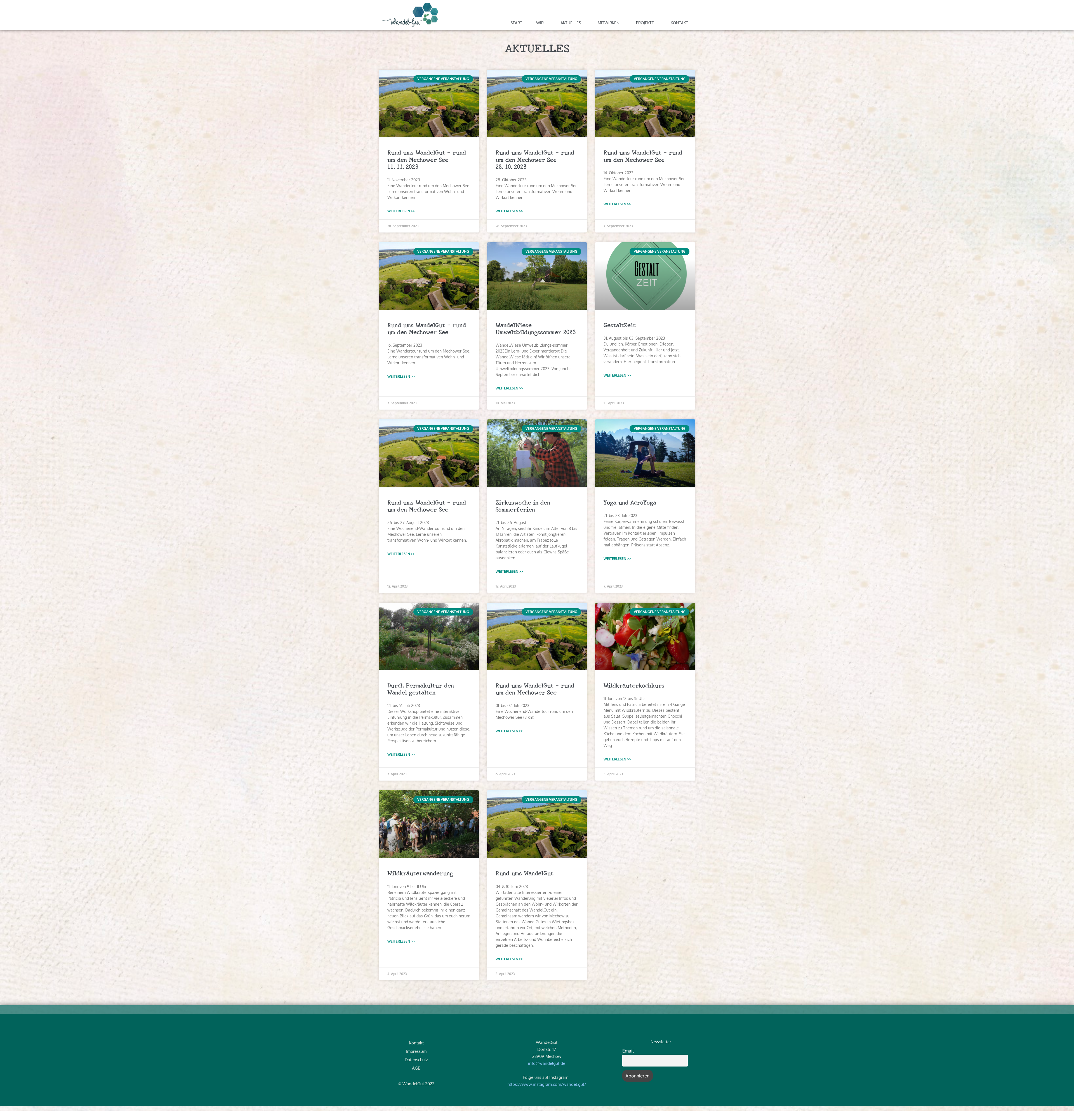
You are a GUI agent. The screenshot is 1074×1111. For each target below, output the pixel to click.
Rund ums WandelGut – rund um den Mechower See (643, 155)
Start (516, 22)
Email (627, 1051)
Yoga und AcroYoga (630, 502)
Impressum (416, 1051)
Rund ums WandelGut (525, 872)
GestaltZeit (620, 324)
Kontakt (679, 22)
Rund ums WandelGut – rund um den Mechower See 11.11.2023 (426, 159)
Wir (540, 22)
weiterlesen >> (401, 211)
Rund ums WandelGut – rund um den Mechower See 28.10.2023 (535, 159)
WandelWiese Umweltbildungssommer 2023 (536, 328)
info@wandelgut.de (546, 1063)
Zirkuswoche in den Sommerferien (523, 505)
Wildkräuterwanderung (420, 872)
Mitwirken (608, 22)
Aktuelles (570, 22)
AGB (416, 1068)
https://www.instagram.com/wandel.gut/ (546, 1084)
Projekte (645, 22)
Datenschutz (416, 1059)
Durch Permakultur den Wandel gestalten (420, 688)
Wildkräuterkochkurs (634, 685)
